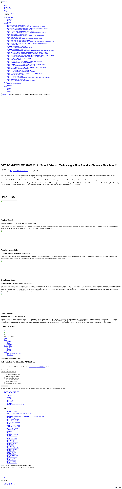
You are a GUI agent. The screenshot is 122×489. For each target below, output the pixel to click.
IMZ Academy (11, 418)
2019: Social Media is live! (14, 59)
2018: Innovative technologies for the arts (18, 68)
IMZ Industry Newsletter (12, 376)
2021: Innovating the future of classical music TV (20, 40)
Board (9, 433)
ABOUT (6, 6)
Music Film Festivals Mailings (13, 383)
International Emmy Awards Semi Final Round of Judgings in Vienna (25, 416)
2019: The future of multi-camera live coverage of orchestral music (24, 61)
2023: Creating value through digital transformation (20, 31)
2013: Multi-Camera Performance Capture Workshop (21, 80)
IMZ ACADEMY (11, 392)
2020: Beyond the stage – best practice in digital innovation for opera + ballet (27, 53)
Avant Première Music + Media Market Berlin (19, 413)
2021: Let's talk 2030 (12, 44)
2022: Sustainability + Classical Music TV (18, 34)
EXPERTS (10, 400)
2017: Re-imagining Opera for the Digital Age (19, 70)
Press (8, 89)
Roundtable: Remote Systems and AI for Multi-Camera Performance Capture (27, 28)
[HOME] (1, 94)
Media (5, 82)
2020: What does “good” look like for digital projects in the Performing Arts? (27, 52)
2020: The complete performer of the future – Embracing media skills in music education (30, 50)
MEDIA (6, 10)
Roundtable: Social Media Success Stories (18, 25)
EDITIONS (10, 401)
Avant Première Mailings (12, 378)
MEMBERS (10, 445)
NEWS (6, 12)
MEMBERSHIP (8, 7)
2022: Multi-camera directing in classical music (19, 47)
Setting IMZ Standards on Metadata (16, 46)
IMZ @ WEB (11, 451)
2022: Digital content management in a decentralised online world (24, 38)
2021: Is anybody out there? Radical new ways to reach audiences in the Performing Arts (30, 41)
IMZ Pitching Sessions (13, 419)
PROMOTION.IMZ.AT (13, 455)
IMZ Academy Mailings (12, 379)
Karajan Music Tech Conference (19, 171)
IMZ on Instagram (12, 461)
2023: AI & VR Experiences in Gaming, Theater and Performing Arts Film (26, 32)
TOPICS (9, 398)
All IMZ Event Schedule (13, 425)
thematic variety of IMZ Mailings (37, 367)
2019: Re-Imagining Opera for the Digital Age (19, 58)
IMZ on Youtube (11, 460)
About (5, 86)
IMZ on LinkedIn (12, 463)
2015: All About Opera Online (15, 76)
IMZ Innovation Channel (13, 424)
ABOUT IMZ (11, 430)
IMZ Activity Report (12, 428)
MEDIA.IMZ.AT (11, 454)
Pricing (9, 22)
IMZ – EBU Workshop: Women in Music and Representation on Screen (26, 26)
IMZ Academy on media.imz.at (15, 404)
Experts (9, 20)
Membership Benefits (13, 448)
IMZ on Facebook (12, 457)
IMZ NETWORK (12, 439)
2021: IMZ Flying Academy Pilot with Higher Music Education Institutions (27, 43)
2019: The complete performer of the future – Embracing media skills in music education (30, 55)
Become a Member (12, 449)
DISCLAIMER (8, 483)
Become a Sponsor (12, 443)
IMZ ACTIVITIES (12, 412)
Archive (6, 23)
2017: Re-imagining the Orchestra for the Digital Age (21, 71)
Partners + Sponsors (12, 442)
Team (8, 437)
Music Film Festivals (12, 421)
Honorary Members (12, 434)
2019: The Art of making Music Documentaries (19, 62)
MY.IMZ (6, 15)
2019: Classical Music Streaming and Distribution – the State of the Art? (26, 56)
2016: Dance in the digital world (15, 74)
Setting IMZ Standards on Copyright (16, 49)
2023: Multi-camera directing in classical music (19, 29)
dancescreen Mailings (11, 381)
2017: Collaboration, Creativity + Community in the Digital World (24, 73)
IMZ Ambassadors (12, 436)
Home (5, 338)
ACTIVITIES (7, 9)
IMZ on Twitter (11, 458)
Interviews (10, 85)
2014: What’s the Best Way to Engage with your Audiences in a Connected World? (29, 77)
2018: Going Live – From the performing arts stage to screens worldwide (26, 64)
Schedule (9, 19)
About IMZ (10, 431)
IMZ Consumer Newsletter (13, 374)
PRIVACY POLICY (9, 484)
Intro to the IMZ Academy (14, 83)
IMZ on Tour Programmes (14, 422)
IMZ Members (11, 440)
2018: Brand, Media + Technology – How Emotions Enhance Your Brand (26, 67)
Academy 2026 (9, 17)
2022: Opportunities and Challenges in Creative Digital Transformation (25, 35)
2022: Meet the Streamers (14, 37)
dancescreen (10, 415)
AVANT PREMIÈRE (9, 13)
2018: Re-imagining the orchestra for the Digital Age (21, 65)
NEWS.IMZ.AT (11, 452)
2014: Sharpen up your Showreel (16, 79)
